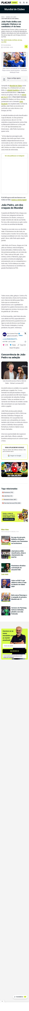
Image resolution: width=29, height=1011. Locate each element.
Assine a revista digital (19, 200)
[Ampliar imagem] (14, 59)
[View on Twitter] (25, 334)
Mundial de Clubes (11, 17)
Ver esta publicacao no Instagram (14, 156)
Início (2, 17)
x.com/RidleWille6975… (10, 339)
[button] (14, 469)
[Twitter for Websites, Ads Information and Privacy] (25, 341)
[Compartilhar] (26, 46)
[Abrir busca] (20, 2)
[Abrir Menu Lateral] (27, 3)
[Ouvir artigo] (4, 79)
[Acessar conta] (24, 3)
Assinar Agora (9, 519)
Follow (21, 335)
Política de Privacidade (8, 657)
